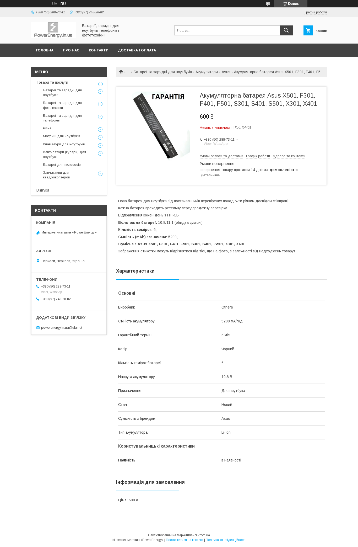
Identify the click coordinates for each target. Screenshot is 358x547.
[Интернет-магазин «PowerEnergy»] (53, 37)
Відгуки (42, 190)
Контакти (99, 50)
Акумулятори (207, 72)
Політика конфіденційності (226, 540)
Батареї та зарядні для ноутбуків (163, 72)
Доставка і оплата (137, 50)
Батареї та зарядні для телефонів (62, 118)
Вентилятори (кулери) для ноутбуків (64, 154)
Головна (44, 50)
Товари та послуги (52, 82)
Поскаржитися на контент (184, 540)
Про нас (71, 50)
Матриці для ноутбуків (61, 136)
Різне (47, 128)
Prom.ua (204, 535)
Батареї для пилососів (62, 165)
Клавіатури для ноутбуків (64, 144)
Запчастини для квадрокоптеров (56, 175)
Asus (226, 72)
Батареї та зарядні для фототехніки (62, 105)
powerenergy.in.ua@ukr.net (61, 328)
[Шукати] (286, 30)
